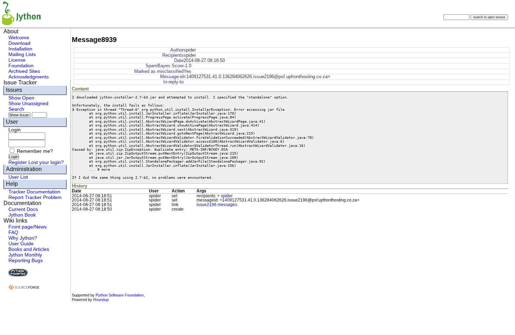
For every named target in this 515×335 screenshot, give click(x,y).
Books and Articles (28, 249)
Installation (20, 49)
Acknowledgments (28, 77)
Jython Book (22, 215)
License (17, 60)
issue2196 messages (217, 205)
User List (18, 177)
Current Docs (23, 209)
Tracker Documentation (34, 191)
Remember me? (35, 151)
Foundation (21, 65)
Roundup (101, 300)
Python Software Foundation (120, 295)
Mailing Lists (22, 54)
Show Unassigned (28, 103)
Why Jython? (22, 238)
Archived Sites (24, 71)
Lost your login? (46, 162)
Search (16, 109)
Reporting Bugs (25, 260)
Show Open (21, 98)
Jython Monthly (25, 255)
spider (227, 196)
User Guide (21, 243)
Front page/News (27, 227)
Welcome (18, 37)
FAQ (13, 232)
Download (19, 43)
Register (17, 162)
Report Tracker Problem (35, 197)
